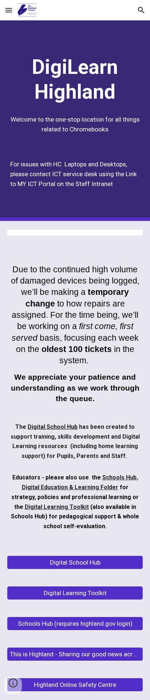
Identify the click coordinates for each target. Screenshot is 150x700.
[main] (75, 80)
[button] (8, 10)
